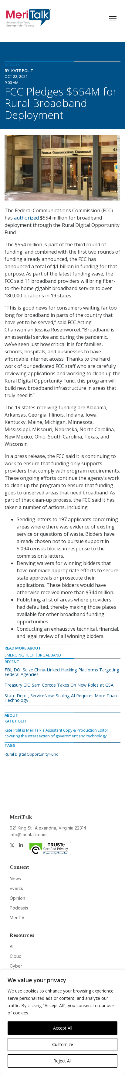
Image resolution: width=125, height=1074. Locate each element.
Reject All (62, 1061)
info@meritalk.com (28, 834)
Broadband (49, 655)
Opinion (17, 898)
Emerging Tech (20, 655)
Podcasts (19, 907)
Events (16, 888)
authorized (26, 217)
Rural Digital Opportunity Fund (32, 754)
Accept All (62, 1028)
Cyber (16, 965)
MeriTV (17, 917)
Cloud (16, 956)
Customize (62, 1044)
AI (11, 946)
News (15, 878)
